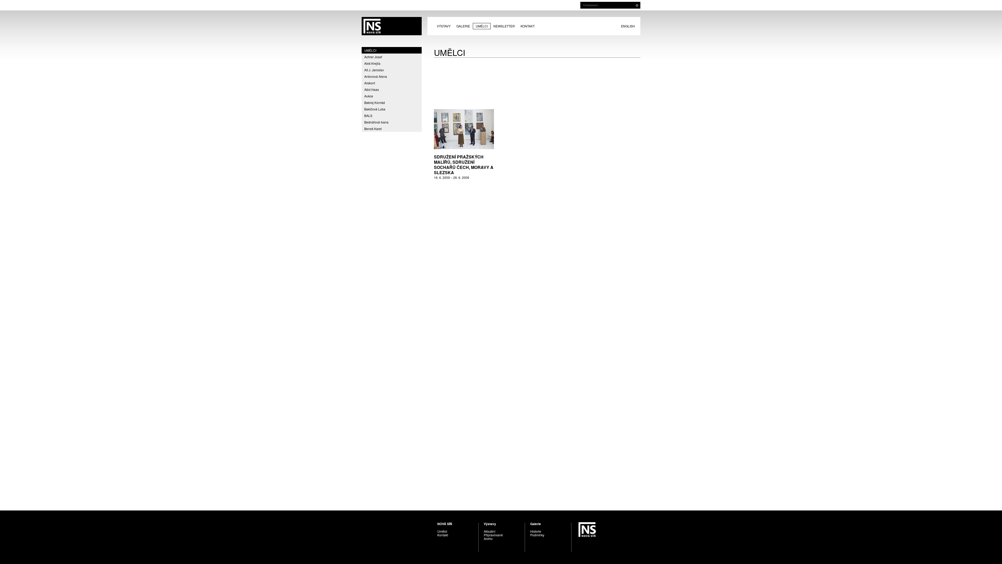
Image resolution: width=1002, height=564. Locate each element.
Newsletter (504, 26)
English (628, 26)
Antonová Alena (375, 76)
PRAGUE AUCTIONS (392, 26)
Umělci (482, 26)
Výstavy (444, 26)
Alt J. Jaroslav (374, 70)
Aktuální (489, 531)
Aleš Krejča (372, 63)
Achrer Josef (373, 57)
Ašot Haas (371, 89)
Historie (535, 531)
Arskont (369, 83)
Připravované (493, 535)
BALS (368, 115)
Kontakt (528, 26)
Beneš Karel (373, 128)
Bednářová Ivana (376, 122)
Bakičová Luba (374, 109)
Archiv (488, 538)
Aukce (368, 96)
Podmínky (537, 535)
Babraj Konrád (374, 102)
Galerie (463, 26)
